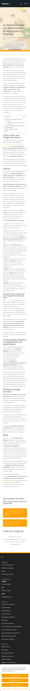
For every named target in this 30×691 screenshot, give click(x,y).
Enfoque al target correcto (11, 129)
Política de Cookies (6, 688)
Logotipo (9, 121)
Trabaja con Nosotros (7, 656)
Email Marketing (9, 542)
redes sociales (9, 438)
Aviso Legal (25, 688)
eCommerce (16, 43)
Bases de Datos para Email (9, 629)
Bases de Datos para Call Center (10, 633)
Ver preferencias (15, 685)
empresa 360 (9, 300)
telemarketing (7, 480)
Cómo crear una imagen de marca (13, 119)
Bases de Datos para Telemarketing (11, 626)
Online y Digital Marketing (11, 539)
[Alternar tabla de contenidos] (23, 117)
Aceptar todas (15, 676)
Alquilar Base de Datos (8, 639)
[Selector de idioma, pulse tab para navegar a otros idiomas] (26, 4)
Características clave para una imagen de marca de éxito (16, 123)
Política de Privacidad (17, 688)
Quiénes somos (6, 646)
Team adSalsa (9, 37)
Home (6, 43)
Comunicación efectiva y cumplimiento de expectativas (14, 126)
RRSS (6, 131)
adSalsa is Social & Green (9, 662)
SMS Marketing (6, 610)
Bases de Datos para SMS (9, 636)
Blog (10, 43)
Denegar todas (15, 680)
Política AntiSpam (6, 659)
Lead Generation (15, 544)
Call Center (5, 620)
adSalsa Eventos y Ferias (15, 537)
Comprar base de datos (8, 604)
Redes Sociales (20, 542)
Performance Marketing (8, 617)
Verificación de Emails (8, 623)
